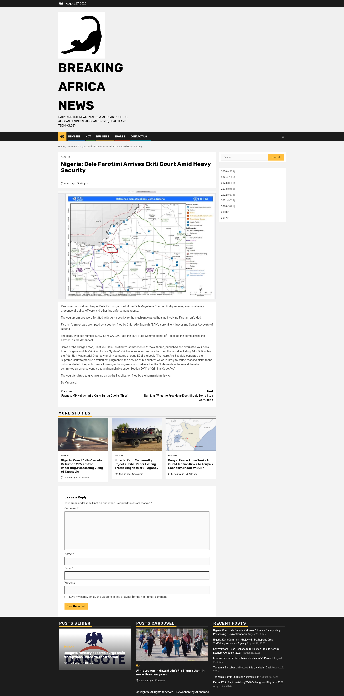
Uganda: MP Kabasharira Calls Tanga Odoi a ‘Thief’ (94, 393)
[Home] (62, 136)
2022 (224, 194)
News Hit (74, 136)
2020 (224, 206)
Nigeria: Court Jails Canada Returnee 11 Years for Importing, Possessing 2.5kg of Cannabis (82, 466)
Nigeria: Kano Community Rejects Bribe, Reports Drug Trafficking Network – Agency (136, 464)
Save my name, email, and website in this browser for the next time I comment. (118, 596)
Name (69, 554)
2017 (224, 218)
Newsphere (183, 692)
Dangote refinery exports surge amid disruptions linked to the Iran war (94, 655)
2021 (224, 200)
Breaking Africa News (90, 86)
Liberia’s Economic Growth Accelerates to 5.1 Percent (243, 658)
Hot (88, 136)
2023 (224, 188)
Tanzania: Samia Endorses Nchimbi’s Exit (236, 676)
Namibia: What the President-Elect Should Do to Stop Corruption (178, 396)
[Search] (283, 136)
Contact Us (138, 136)
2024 (224, 183)
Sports (119, 136)
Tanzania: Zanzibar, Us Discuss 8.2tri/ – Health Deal (242, 667)
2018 (224, 212)
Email (68, 568)
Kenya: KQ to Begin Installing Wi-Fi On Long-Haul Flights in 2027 (248, 682)
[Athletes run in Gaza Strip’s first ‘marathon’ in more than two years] (172, 645)
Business (102, 136)
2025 (224, 177)
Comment (71, 508)
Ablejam (84, 183)
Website (69, 582)
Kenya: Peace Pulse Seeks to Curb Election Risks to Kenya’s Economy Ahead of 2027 (190, 464)
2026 (224, 171)
